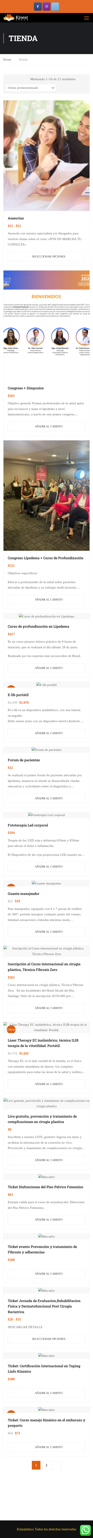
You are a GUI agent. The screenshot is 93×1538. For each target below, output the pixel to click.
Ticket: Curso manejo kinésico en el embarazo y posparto (46, 1423)
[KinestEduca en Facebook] (38, 6)
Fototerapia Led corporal (28, 825)
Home (7, 59)
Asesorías (16, 218)
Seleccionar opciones (48, 256)
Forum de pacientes (24, 760)
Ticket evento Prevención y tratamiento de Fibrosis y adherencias (42, 1249)
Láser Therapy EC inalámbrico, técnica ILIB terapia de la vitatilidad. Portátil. (43, 1043)
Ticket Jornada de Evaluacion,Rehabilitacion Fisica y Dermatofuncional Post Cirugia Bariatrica (44, 1306)
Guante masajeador (23, 893)
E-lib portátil (18, 694)
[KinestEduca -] (16, 17)
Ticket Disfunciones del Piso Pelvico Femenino (45, 1187)
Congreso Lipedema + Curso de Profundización (45, 558)
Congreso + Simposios (26, 388)
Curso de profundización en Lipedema (38, 626)
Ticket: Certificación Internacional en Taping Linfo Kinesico (44, 1369)
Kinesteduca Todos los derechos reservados (46, 1529)
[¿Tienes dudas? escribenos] (55, 6)
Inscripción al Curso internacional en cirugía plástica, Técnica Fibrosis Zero (44, 967)
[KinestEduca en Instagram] (46, 6)
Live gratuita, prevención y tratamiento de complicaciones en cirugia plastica (42, 1119)
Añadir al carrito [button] (49, 426)
